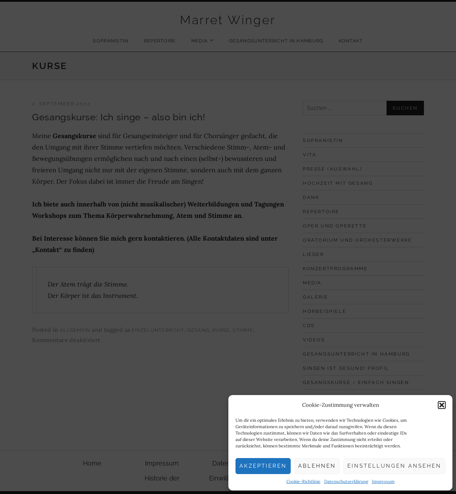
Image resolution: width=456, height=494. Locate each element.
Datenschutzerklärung (346, 481)
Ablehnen (317, 466)
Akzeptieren (263, 466)
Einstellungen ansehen (394, 466)
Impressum (383, 481)
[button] (441, 405)
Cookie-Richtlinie (303, 481)
